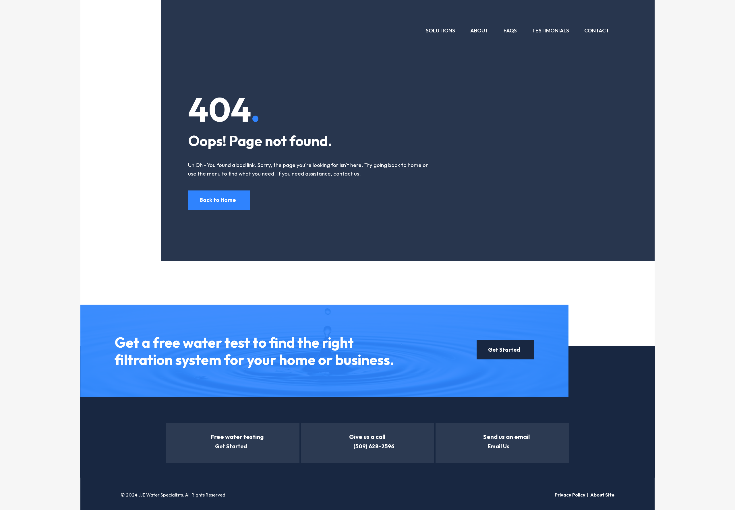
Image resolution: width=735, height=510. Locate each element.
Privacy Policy (570, 495)
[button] (219, 200)
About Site (602, 495)
